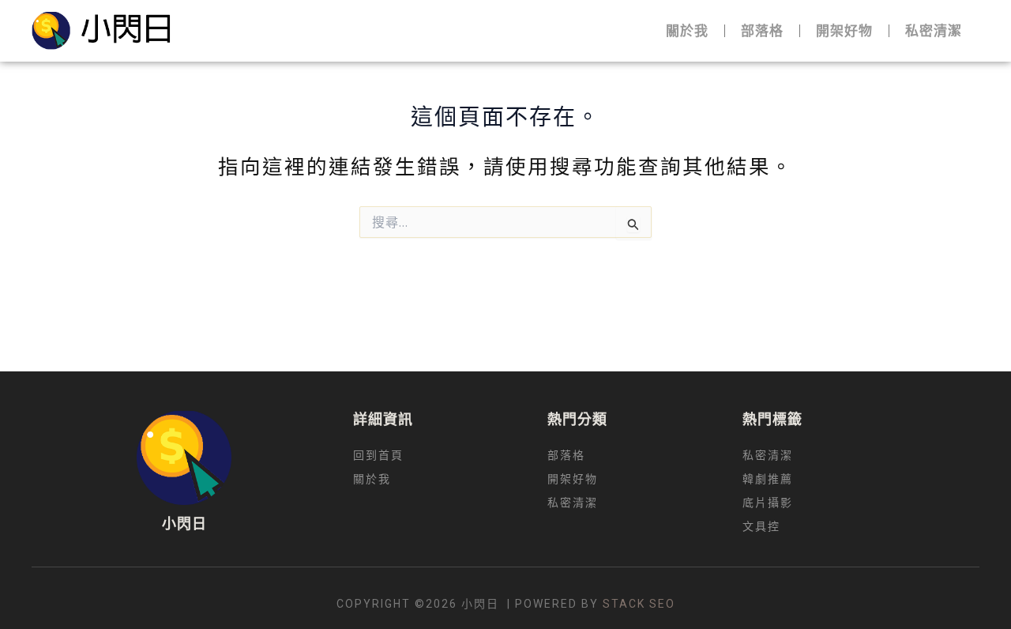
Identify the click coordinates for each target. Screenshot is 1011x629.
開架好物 (844, 31)
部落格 (762, 31)
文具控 (761, 526)
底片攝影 (767, 503)
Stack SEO (639, 603)
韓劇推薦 (767, 479)
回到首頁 (378, 455)
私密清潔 (933, 31)
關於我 (687, 31)
